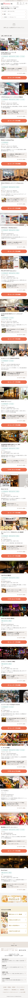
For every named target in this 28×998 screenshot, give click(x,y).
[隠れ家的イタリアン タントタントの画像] (14, 819)
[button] (14, 960)
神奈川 (16, 950)
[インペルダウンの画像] (14, 782)
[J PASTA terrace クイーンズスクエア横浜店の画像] (14, 88)
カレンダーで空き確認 (15, 77)
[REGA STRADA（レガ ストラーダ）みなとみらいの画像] (14, 175)
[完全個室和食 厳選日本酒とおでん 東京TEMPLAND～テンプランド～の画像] (14, 436)
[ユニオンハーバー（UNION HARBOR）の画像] (14, 350)
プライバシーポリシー (21, 987)
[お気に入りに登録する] (25, 50)
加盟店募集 (22, 989)
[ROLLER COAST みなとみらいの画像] (14, 262)
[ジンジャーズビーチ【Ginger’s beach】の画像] (14, 696)
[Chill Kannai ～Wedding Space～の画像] (14, 219)
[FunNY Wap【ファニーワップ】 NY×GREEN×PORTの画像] (14, 44)
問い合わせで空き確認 (15, 469)
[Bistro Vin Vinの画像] (14, 480)
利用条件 (13, 987)
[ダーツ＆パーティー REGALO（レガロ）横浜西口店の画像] (14, 523)
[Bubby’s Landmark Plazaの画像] (14, 132)
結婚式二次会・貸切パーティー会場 (7, 950)
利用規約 (9, 987)
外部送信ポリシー (7, 989)
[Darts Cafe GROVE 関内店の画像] (14, 610)
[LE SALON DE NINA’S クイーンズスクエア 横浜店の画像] (14, 305)
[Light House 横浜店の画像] (14, 567)
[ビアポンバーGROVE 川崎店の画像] (14, 653)
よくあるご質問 (22, 992)
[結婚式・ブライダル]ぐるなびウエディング (9, 948)
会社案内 (5, 987)
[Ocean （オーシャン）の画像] (14, 393)
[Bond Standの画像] (14, 862)
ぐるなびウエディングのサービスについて (10, 992)
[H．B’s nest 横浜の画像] (14, 739)
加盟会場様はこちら (15, 989)
